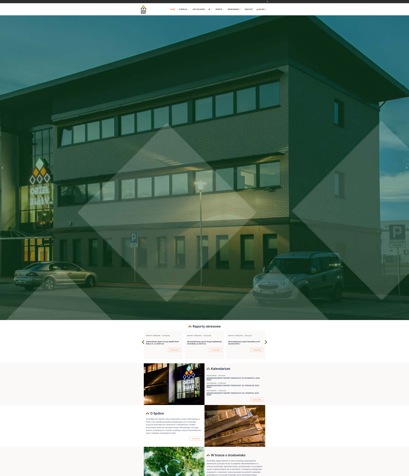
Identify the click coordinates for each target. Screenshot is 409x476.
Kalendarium (211, 375)
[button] (267, 2)
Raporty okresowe (194, 335)
